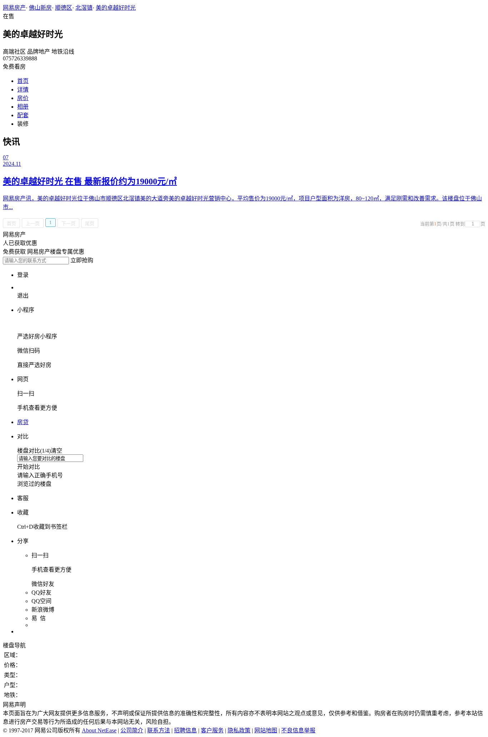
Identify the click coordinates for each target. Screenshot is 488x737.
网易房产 (14, 8)
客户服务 (212, 730)
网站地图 (265, 730)
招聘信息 (185, 730)
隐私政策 (239, 730)
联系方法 (158, 730)
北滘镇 (84, 8)
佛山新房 (40, 8)
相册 (23, 107)
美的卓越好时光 (116, 8)
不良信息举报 (298, 730)
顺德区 (63, 8)
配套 (23, 115)
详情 (23, 89)
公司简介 (131, 730)
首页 (23, 81)
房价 (23, 98)
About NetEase (99, 730)
